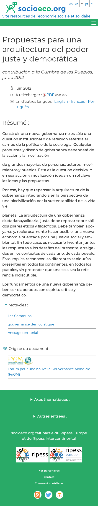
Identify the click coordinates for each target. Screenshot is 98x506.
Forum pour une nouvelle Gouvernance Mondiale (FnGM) (49, 371)
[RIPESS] (32, 454)
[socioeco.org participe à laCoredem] (59, 495)
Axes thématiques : (52, 399)
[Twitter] (48, 495)
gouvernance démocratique (31, 324)
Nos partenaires (49, 470)
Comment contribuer (49, 483)
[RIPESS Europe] (65, 454)
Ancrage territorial (23, 333)
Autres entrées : (52, 416)
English (61, 101)
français (78, 101)
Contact (49, 477)
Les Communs (19, 316)
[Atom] (37, 495)
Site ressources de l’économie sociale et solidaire (46, 16)
